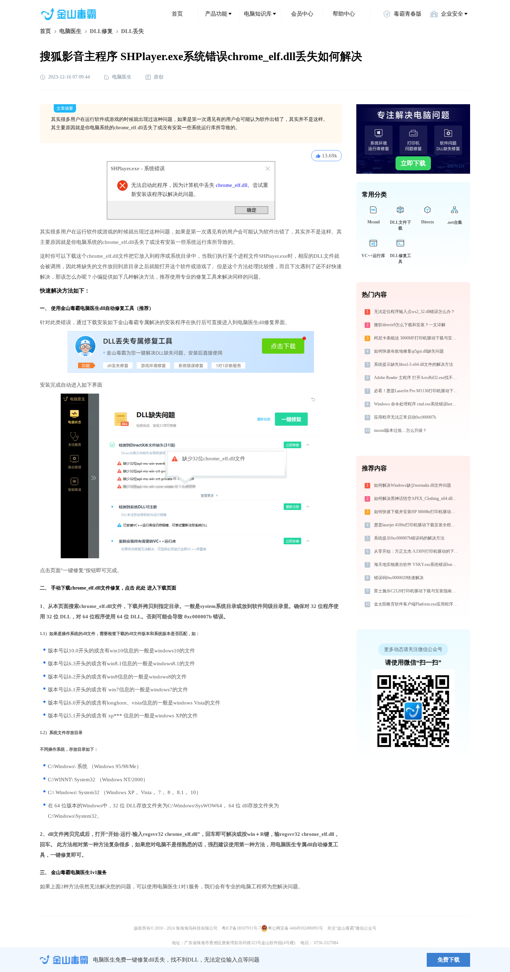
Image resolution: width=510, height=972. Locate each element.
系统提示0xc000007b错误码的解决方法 (409, 538)
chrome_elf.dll (231, 185)
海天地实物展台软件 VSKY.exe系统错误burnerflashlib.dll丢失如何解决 (417, 564)
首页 (177, 14)
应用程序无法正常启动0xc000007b (405, 417)
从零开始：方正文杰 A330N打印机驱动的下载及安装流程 (417, 551)
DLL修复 (101, 31)
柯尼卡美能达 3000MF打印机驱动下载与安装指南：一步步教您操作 (417, 338)
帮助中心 (344, 14)
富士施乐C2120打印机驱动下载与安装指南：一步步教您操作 (417, 590)
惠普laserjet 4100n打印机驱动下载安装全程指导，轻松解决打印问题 (417, 524)
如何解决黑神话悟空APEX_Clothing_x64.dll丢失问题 (417, 498)
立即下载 (413, 163)
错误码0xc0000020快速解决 (399, 577)
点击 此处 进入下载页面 (150, 588)
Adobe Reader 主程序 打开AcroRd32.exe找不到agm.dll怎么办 (417, 377)
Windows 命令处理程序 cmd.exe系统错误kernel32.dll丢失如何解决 (417, 404)
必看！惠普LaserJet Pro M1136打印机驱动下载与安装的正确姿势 (417, 390)
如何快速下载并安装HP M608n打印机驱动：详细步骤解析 (417, 511)
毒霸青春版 (408, 14)
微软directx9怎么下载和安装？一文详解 (409, 324)
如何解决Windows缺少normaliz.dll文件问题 (412, 485)
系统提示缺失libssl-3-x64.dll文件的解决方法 (413, 364)
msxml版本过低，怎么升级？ (400, 430)
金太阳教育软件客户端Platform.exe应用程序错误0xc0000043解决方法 (417, 604)
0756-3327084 (326, 942)
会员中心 (302, 14)
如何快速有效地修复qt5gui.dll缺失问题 (409, 351)
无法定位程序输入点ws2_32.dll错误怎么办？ (414, 311)
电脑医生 (70, 31)
